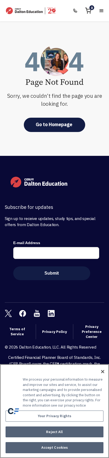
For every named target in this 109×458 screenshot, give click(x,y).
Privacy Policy (54, 331)
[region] (54, 411)
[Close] (102, 371)
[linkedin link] (51, 313)
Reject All (54, 432)
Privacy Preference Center (92, 331)
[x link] (8, 313)
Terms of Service (17, 331)
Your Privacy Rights (54, 416)
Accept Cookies (54, 447)
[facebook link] (22, 313)
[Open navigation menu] (101, 11)
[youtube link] (36, 313)
